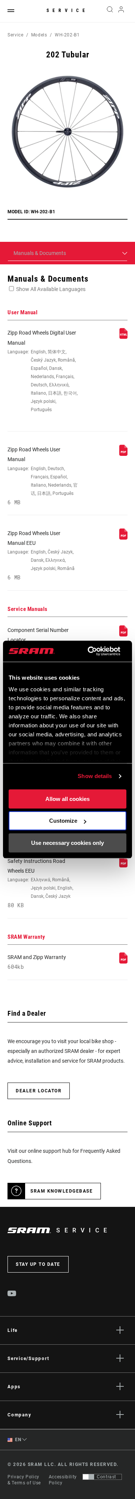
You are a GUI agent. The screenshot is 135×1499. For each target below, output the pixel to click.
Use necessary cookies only (67, 843)
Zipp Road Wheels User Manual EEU (41, 555)
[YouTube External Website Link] (12, 1294)
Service (67, 10)
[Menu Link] (11, 11)
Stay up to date (38, 1264)
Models (39, 35)
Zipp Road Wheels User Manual (43, 475)
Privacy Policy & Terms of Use (24, 1479)
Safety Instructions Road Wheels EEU (40, 883)
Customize (63, 820)
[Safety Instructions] (123, 866)
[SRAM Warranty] (123, 962)
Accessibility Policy (63, 1479)
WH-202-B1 (67, 35)
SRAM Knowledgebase (61, 1191)
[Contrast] (88, 1476)
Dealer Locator (39, 1090)
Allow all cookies (67, 799)
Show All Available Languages (51, 289)
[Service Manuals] (123, 635)
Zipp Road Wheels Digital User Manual (43, 371)
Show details (95, 776)
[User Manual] (123, 337)
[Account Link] (121, 11)
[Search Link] (110, 11)
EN (17, 1439)
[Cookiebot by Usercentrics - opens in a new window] (90, 651)
